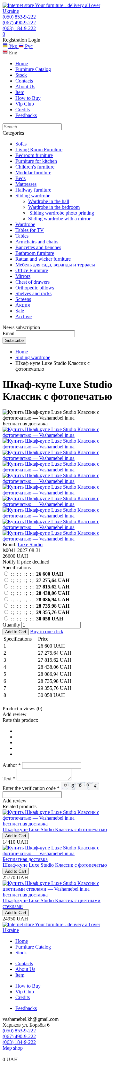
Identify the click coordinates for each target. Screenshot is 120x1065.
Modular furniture (33, 172)
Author (12, 765)
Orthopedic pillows (34, 287)
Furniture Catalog (33, 69)
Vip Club (24, 103)
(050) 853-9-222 (19, 17)
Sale (19, 310)
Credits (22, 109)
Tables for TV (29, 230)
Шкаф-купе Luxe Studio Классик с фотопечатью (55, 829)
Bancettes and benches (38, 247)
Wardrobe (25, 224)
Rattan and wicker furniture (43, 259)
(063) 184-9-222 (19, 28)
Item (19, 92)
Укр (13, 46)
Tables (21, 236)
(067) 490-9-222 (19, 22)
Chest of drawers (32, 282)
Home (21, 63)
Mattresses (25, 184)
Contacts (24, 80)
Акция (22, 305)
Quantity (11, 624)
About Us (25, 86)
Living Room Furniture (38, 149)
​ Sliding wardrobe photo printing (61, 213)
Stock (21, 75)
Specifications (17, 567)
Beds (20, 178)
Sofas (21, 143)
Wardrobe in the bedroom (54, 207)
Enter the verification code (31, 788)
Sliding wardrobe (32, 195)
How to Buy (28, 98)
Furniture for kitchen (36, 161)
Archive (23, 316)
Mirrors (22, 276)
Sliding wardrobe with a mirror (59, 218)
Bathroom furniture (34, 253)
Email (8, 333)
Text (9, 778)
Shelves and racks (33, 293)
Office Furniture (31, 270)
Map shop (13, 1048)
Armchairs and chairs (36, 241)
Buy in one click (46, 631)
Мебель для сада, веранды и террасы (55, 264)
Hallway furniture (33, 190)
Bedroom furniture (34, 155)
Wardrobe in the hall (48, 201)
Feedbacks (26, 115)
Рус (28, 46)
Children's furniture (34, 167)
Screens (23, 299)
